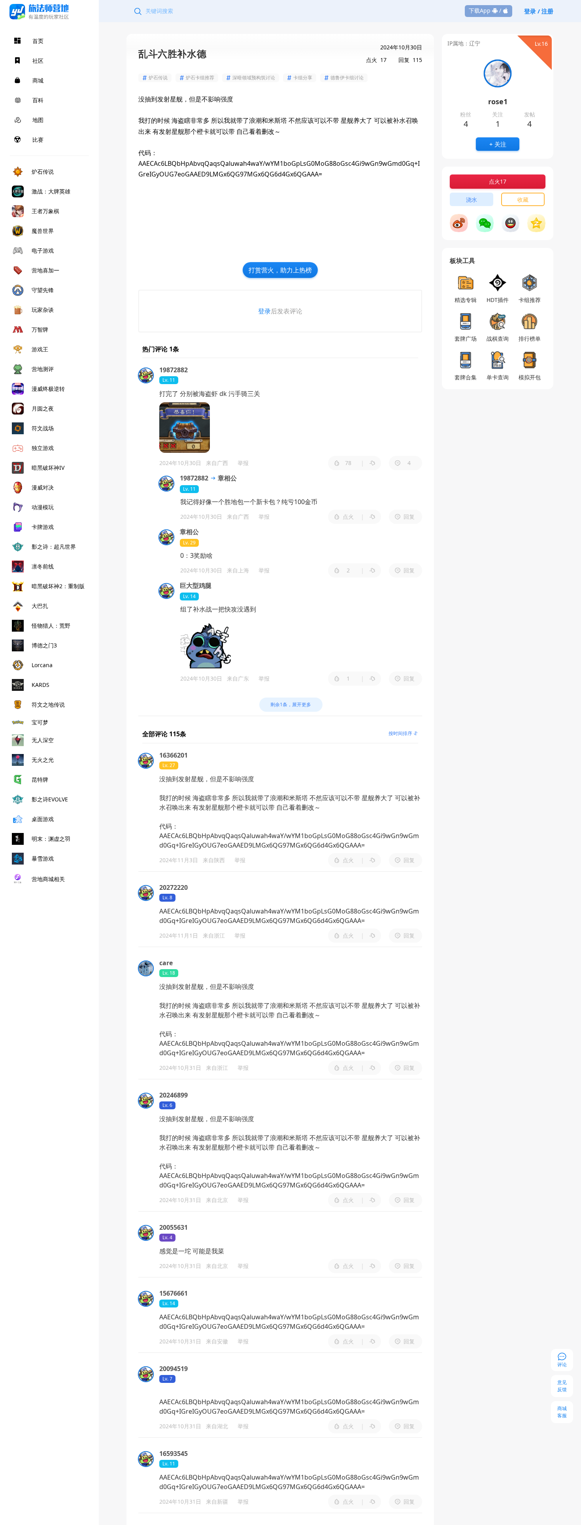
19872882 (194, 478)
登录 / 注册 (538, 11)
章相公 (226, 478)
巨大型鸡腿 (195, 585)
